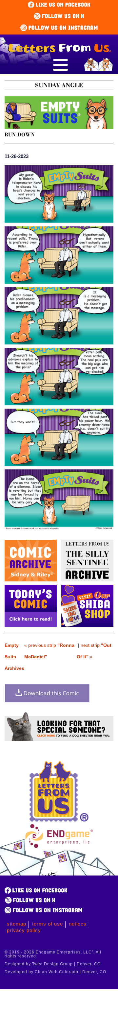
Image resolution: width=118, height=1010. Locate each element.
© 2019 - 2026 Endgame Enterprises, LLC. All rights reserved (53, 954)
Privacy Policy (24, 930)
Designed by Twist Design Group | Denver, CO (53, 964)
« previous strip (49, 651)
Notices (78, 924)
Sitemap (16, 924)
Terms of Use (47, 924)
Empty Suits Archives (14, 657)
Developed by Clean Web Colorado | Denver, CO (55, 972)
